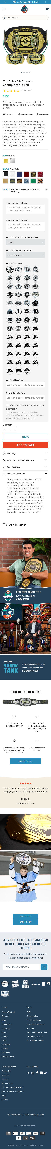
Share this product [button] (16, 525)
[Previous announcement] (5, 2)
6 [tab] (29, 72)
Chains (4, 1036)
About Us (5, 1075)
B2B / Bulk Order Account (37, 1032)
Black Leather (5, 174)
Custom (5, 1049)
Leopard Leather (40, 181)
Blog (3, 1095)
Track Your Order (34, 1020)
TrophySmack (20, 1145)
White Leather (12, 174)
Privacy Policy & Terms (36, 1024)
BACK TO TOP (25, 916)
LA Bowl (5, 1100)
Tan (5, 181)
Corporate (6, 1045)
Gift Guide (6, 1053)
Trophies (5, 1016)
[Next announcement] (46, 2)
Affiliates (30, 1028)
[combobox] (25, 17)
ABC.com (39, 1114)
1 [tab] (21, 72)
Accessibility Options (35, 1040)
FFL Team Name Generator (12, 1087)
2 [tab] (23, 72)
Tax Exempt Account (35, 1036)
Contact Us (6, 1071)
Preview (25, 437)
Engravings (6, 1028)
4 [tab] (26, 72)
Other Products (8, 1057)
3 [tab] (24, 72)
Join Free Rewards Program (13, 1091)
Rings (4, 1032)
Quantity (7, 424)
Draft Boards (7, 1024)
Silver (12, 160)
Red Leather (26, 174)
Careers (5, 1079)
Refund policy (32, 1016)
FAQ (28, 1012)
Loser (4, 1040)
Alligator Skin (40, 174)
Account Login (7, 1083)
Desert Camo (19, 181)
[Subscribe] (44, 967)
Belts (4, 1020)
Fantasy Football (8, 1012)
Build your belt (25, 761)
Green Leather (33, 181)
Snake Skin (33, 174)
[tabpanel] (25, 47)
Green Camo (12, 181)
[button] (4, 9)
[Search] (5, 18)
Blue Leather (19, 174)
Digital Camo (26, 181)
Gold (5, 160)
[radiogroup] (25, 320)
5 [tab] (27, 72)
